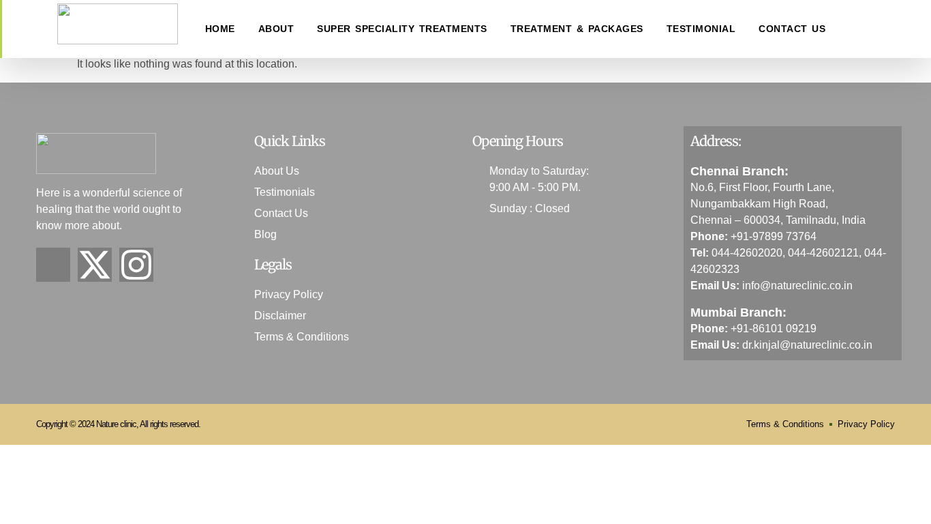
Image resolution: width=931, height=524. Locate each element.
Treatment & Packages (576, 28)
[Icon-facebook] (53, 265)
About (276, 28)
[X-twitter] (95, 265)
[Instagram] (136, 265)
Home (220, 28)
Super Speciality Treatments (402, 28)
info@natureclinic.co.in (797, 285)
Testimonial (701, 28)
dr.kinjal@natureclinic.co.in (807, 345)
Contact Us (792, 28)
